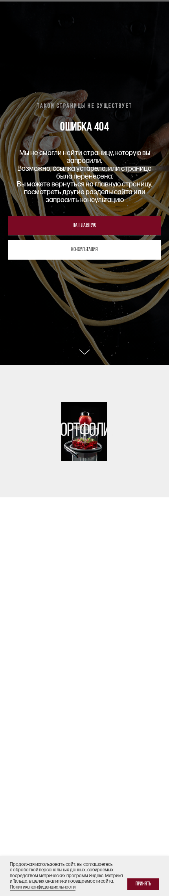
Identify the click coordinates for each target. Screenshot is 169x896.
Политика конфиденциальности (42, 887)
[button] (84, 515)
